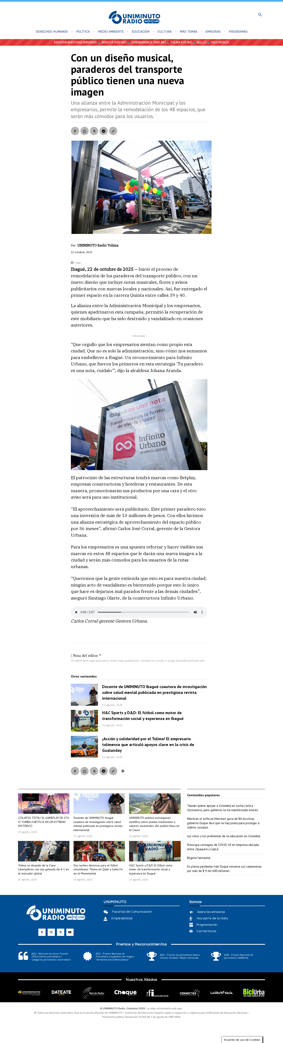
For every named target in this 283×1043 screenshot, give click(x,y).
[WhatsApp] (84, 131)
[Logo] (134, 17)
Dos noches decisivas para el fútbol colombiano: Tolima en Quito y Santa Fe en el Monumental (98, 869)
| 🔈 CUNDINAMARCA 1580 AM (144, 42)
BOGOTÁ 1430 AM (113, 42)
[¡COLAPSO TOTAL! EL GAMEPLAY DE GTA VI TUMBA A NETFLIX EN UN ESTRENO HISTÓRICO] (43, 803)
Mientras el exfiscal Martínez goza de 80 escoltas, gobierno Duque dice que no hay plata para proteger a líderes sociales (223, 823)
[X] (94, 131)
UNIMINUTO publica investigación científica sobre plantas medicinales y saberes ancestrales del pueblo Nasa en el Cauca (154, 824)
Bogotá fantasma (198, 858)
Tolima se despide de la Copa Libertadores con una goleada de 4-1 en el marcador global (43, 869)
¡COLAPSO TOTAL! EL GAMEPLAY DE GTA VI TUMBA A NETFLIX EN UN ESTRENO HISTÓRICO (43, 822)
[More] (123, 771)
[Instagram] (51, 932)
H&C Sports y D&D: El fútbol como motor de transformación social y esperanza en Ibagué (143, 715)
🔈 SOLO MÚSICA (218, 42)
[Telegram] (103, 131)
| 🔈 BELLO (198, 42)
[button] (260, 15)
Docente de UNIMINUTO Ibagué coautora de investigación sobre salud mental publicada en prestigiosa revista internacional (154, 692)
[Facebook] (75, 131)
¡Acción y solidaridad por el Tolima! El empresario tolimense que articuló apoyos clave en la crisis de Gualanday (148, 744)
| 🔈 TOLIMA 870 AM (177, 42)
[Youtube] (70, 932)
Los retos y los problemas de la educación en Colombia (223, 836)
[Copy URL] (113, 131)
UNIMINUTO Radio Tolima (98, 245)
